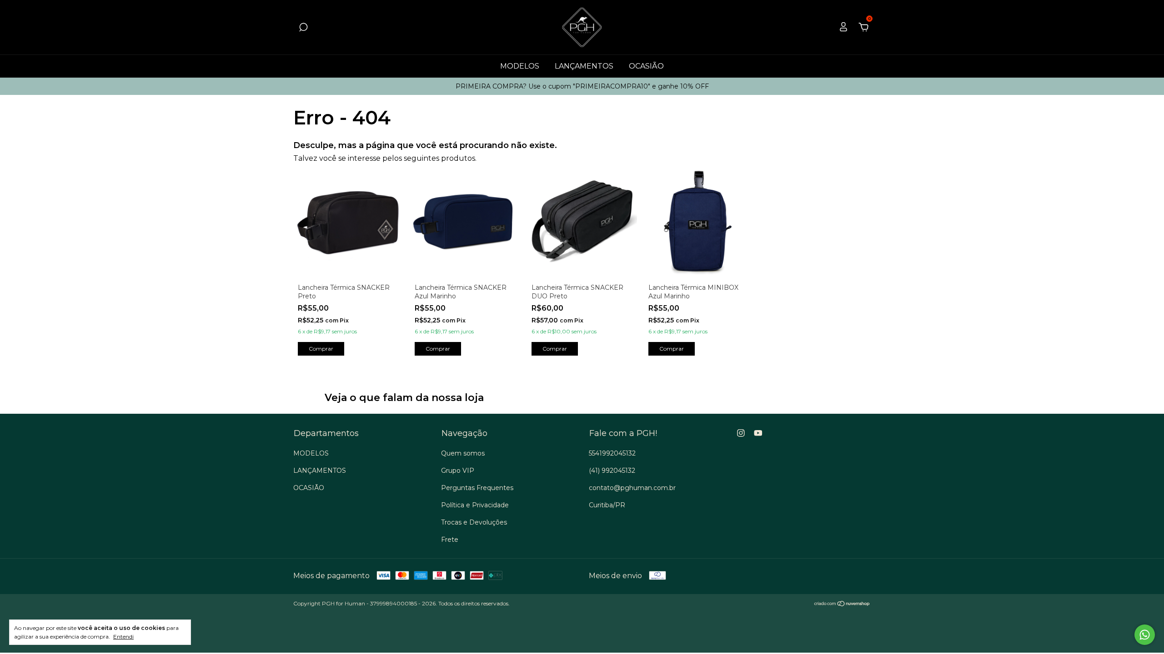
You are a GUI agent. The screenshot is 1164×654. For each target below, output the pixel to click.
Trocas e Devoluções (474, 522)
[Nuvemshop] (842, 604)
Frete (449, 539)
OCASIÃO (646, 66)
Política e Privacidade (475, 505)
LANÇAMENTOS (584, 66)
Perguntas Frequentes (477, 488)
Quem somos (463, 453)
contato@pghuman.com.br (632, 488)
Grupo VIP (457, 470)
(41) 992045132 (612, 470)
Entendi (123, 636)
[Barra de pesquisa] (303, 27)
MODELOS (519, 66)
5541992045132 (612, 453)
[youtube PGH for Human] (758, 433)
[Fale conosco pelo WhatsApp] (1144, 634)
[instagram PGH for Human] (741, 433)
